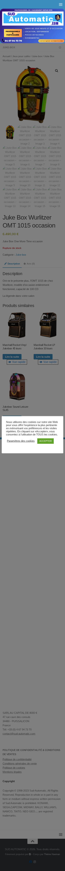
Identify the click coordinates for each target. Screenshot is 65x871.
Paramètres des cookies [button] (21, 441)
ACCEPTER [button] (45, 441)
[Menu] (60, 4)
